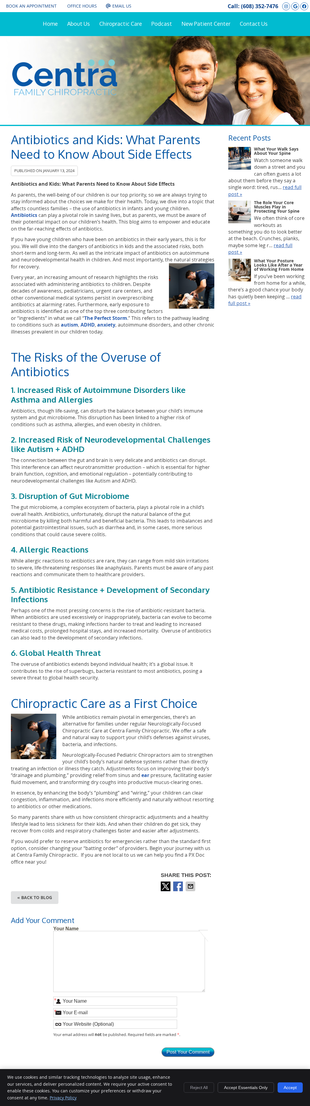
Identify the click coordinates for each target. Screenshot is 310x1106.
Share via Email (191, 886)
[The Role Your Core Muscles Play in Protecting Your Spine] (239, 213)
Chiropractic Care (120, 23)
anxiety (106, 324)
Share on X (166, 886)
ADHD (88, 324)
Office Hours (82, 6)
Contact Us (254, 23)
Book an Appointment (31, 6)
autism (69, 324)
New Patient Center (205, 23)
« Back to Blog (34, 897)
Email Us (121, 6)
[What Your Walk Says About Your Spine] (239, 159)
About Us (78, 23)
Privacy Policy (63, 1098)
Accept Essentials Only (246, 1087)
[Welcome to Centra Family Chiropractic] (64, 93)
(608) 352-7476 (259, 6)
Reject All (199, 1087)
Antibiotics (24, 215)
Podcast (161, 23)
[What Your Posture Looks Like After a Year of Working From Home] (239, 271)
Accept (290, 1087)
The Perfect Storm (105, 318)
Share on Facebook (178, 886)
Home (50, 23)
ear (145, 775)
